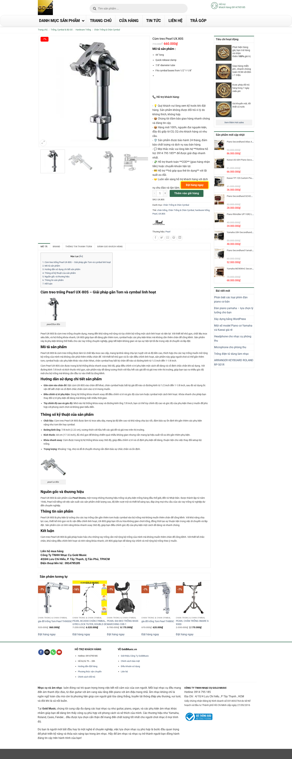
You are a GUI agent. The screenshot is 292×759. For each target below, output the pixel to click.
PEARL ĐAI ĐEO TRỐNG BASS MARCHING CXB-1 (122, 623)
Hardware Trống (83, 29)
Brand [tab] (56, 246)
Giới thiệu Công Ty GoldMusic (135, 656)
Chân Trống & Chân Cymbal (107, 29)
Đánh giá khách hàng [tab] (110, 246)
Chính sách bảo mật (130, 661)
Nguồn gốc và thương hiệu (55, 276)
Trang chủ (42, 29)
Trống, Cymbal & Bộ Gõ (61, 29)
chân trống (162, 210)
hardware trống (202, 210)
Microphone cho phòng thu (230, 347)
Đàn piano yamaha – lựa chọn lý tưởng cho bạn (233, 310)
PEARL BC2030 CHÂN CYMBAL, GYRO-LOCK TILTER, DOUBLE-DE (89, 623)
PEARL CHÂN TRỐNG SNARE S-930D (192, 623)
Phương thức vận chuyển (90, 671)
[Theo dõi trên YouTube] (59, 652)
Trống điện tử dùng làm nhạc (231, 353)
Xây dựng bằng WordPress (230, 319)
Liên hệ (124, 671)
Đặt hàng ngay (47, 634)
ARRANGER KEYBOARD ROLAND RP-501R (233, 362)
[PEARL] (158, 222)
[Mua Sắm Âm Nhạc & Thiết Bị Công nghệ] (52, 7)
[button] (43, 143)
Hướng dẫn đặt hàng (87, 666)
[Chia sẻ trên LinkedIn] (180, 238)
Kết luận (47, 283)
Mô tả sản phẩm (51, 265)
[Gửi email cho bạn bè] (168, 238)
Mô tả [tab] (44, 246)
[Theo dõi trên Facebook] (41, 652)
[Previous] (39, 608)
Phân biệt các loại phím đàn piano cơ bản (231, 299)
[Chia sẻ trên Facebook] (155, 238)
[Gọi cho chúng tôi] (53, 652)
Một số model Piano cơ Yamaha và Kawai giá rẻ (233, 328)
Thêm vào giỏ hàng (186, 193)
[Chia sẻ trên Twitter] (161, 238)
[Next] (208, 608)
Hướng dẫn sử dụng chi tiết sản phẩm (61, 269)
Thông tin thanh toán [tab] (78, 246)
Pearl (154, 213)
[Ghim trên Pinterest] (174, 238)
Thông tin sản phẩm (53, 280)
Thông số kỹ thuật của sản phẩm (59, 273)
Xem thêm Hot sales (234, 122)
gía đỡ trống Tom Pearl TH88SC (157, 621)
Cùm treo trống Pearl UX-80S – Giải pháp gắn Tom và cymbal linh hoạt (76, 262)
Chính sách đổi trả (86, 677)
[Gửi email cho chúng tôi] (47, 652)
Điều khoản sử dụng (130, 666)
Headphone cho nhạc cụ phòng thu (232, 338)
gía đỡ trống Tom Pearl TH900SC (55, 621)
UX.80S (161, 213)
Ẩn (81, 256)
